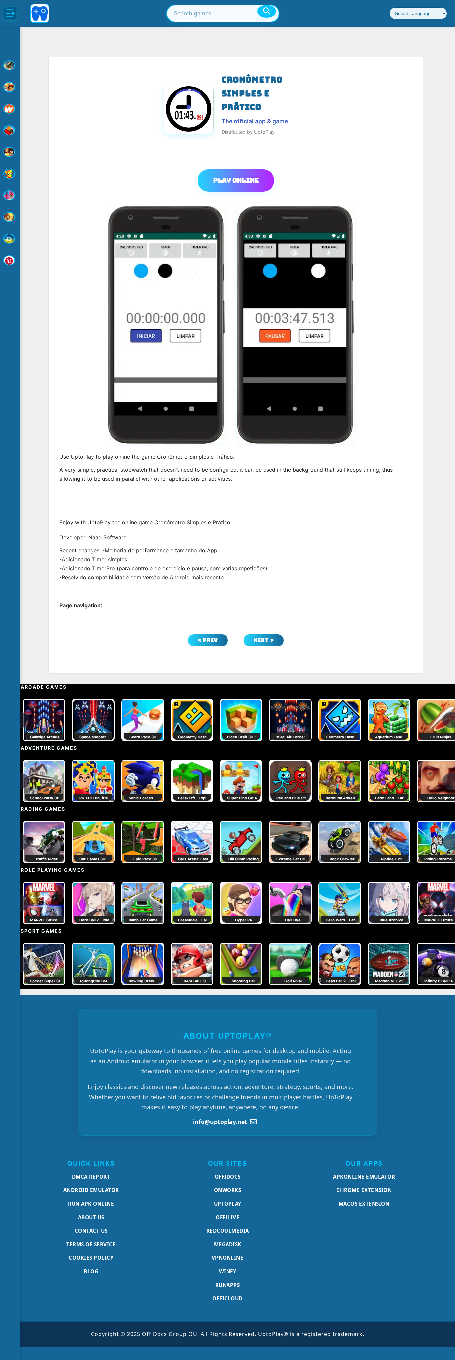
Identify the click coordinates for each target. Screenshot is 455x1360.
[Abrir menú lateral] (10, 13)
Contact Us (91, 1230)
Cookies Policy (91, 1257)
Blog (91, 1271)
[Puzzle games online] (10, 152)
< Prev (208, 640)
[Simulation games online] (10, 174)
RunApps (227, 1285)
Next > (264, 640)
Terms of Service (91, 1244)
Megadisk (227, 1244)
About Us (91, 1217)
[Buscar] (266, 11)
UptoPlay (227, 1203)
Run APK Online (91, 1203)
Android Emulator (91, 1190)
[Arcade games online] (10, 87)
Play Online (236, 180)
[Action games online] (10, 65)
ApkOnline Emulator (364, 1176)
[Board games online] (10, 109)
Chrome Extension (364, 1190)
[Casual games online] (10, 130)
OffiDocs (228, 1176)
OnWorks (227, 1190)
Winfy (227, 1271)
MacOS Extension (364, 1203)
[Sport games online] (10, 195)
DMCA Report (91, 1176)
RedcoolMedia (227, 1230)
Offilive (227, 1217)
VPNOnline (228, 1257)
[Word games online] (10, 239)
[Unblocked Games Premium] (10, 260)
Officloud (227, 1298)
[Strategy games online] (10, 217)
